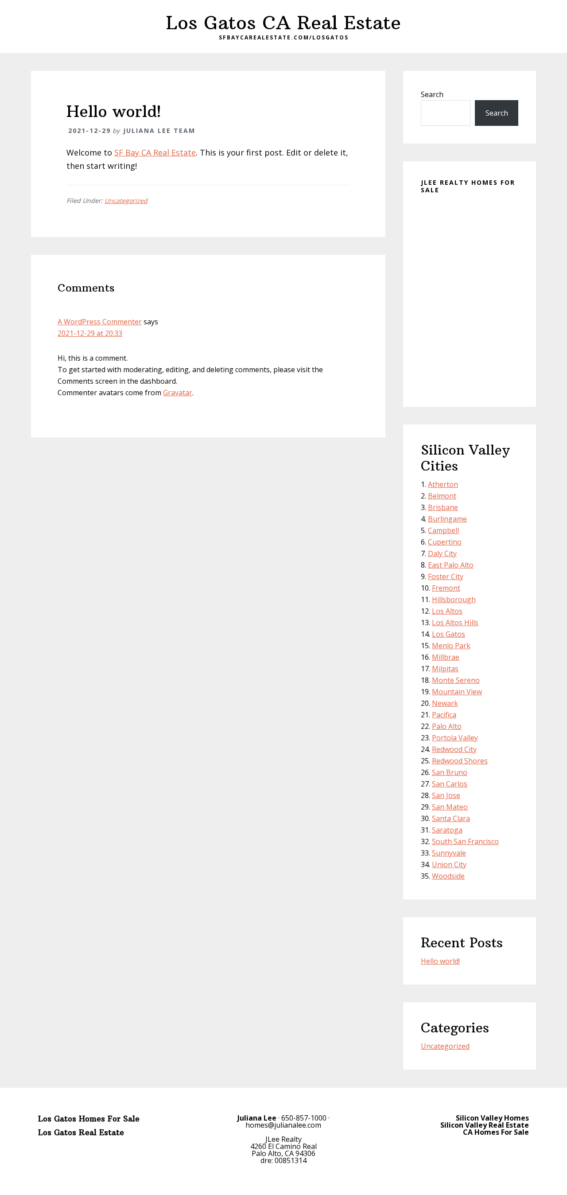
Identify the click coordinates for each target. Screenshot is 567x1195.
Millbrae (445, 657)
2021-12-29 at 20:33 (90, 333)
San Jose (446, 795)
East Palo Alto (451, 565)
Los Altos (447, 611)
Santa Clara (451, 818)
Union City (449, 864)
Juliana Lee (256, 1118)
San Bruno (449, 772)
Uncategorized (126, 200)
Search (432, 94)
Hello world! (440, 961)
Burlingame (447, 519)
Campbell (443, 530)
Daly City (442, 553)
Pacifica (444, 715)
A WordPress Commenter (100, 322)
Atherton (443, 484)
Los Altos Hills (455, 622)
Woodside (448, 876)
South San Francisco (465, 841)
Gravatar (177, 392)
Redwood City (454, 749)
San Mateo (450, 807)
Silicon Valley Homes (492, 1118)
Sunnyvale (449, 853)
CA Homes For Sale (496, 1132)
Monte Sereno (456, 680)
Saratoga (447, 830)
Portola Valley (455, 738)
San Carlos (449, 784)
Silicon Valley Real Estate (484, 1125)
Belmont (442, 496)
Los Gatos (448, 634)
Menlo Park (451, 645)
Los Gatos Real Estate (81, 1132)
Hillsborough (454, 599)
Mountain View (457, 692)
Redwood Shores (460, 761)
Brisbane (443, 507)
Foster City (445, 576)
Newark (445, 703)
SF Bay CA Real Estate (155, 152)
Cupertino (445, 542)
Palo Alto (447, 726)
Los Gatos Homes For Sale (89, 1119)
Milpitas (445, 668)
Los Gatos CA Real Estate (283, 22)
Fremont (446, 588)
